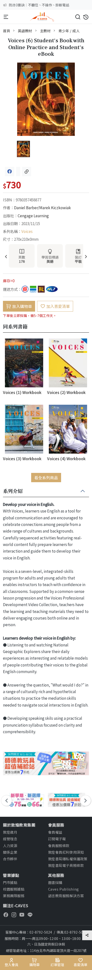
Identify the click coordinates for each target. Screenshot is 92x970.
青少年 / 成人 (69, 30)
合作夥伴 (10, 858)
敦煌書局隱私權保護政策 (67, 858)
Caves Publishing (63, 889)
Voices (27, 231)
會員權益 (55, 832)
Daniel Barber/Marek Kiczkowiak (42, 207)
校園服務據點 (13, 889)
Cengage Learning (33, 215)
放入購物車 (22, 306)
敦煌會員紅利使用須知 (66, 852)
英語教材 (25, 30)
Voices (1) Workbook (22, 392)
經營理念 (10, 838)
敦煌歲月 (10, 832)
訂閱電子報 (57, 838)
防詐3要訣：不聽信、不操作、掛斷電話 (39, 4)
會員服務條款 (58, 845)
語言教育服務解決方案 (66, 895)
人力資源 (10, 845)
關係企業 (10, 852)
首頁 (6, 30)
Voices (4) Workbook (66, 458)
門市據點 (10, 882)
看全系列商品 (46, 477)
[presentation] (6, 257)
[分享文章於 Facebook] (9, 171)
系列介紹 (13, 491)
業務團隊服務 (13, 895)
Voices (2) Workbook (66, 392)
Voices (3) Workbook (22, 458)
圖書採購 (55, 882)
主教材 (45, 30)
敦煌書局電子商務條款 (66, 865)
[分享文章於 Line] (18, 171)
